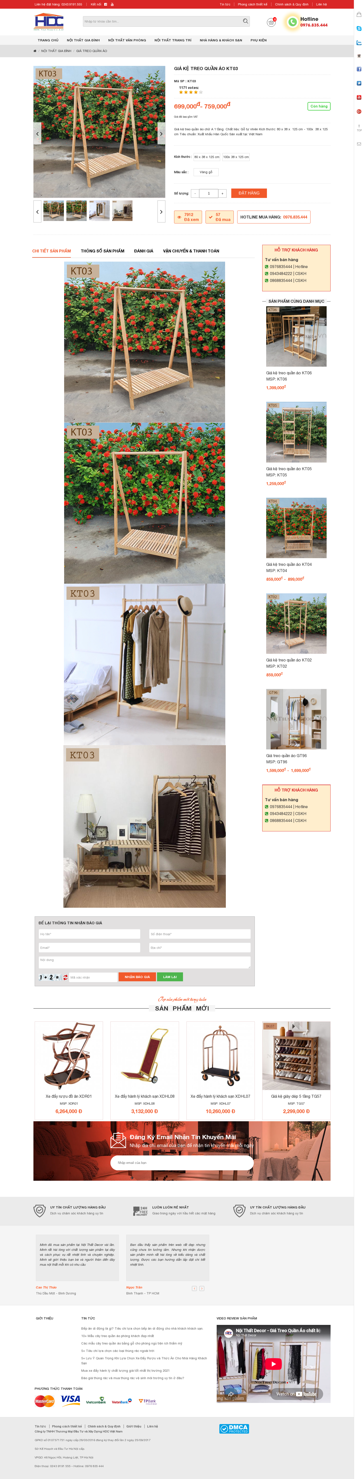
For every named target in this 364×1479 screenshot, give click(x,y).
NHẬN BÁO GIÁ (137, 977)
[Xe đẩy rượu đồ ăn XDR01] (69, 1056)
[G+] (359, 116)
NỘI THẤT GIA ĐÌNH (83, 40)
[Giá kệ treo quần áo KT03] (99, 132)
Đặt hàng (249, 193)
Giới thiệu (134, 1426)
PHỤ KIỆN (259, 40)
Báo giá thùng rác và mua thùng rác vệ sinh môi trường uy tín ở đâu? (132, 1378)
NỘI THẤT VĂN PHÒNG (127, 40)
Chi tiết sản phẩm (51, 250)
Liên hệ (321, 4)
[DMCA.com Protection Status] (234, 1428)
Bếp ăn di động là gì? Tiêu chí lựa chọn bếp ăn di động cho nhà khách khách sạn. (142, 1328)
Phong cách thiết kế (252, 4)
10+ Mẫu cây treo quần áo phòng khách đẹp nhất (117, 1336)
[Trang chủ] (34, 51)
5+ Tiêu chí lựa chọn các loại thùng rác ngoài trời (117, 1351)
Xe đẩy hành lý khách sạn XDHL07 (220, 1096)
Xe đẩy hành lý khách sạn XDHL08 (145, 1096)
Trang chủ (48, 40)
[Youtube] (359, 102)
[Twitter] (359, 87)
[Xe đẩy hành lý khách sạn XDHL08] (145, 1056)
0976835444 (281, 266)
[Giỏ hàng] (359, 19)
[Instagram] (359, 60)
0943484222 (281, 273)
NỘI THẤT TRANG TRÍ (173, 40)
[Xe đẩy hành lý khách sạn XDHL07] (221, 1056)
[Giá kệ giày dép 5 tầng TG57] (296, 1056)
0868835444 (281, 280)
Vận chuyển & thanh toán (191, 250)
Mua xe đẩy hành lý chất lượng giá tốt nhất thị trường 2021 (125, 1370)
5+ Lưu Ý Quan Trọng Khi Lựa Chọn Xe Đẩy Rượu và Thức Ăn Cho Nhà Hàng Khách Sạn (144, 1360)
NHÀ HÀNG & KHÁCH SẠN (221, 40)
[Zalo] (359, 47)
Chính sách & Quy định (292, 4)
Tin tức (225, 4)
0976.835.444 (314, 24)
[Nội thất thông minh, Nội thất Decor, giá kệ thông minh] (48, 21)
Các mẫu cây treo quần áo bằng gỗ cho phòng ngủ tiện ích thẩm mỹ (131, 1343)
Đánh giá (143, 250)
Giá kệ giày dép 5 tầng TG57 (296, 1096)
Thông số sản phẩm (102, 250)
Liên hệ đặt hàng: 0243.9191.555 (58, 4)
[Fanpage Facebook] (359, 73)
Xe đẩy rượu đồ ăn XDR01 (69, 1096)
